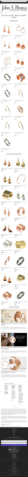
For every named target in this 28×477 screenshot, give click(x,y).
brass (17, 411)
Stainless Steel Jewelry (14, 457)
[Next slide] (15, 406)
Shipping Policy (14, 463)
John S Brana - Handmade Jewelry (12, 474)
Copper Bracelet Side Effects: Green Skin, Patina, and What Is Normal (13, 324)
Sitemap (14, 434)
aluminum (11, 411)
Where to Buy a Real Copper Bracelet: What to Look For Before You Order (13, 348)
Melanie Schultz (20, 386)
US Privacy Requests (14, 468)
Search (14, 433)
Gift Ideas (14, 461)
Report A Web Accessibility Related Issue (14, 451)
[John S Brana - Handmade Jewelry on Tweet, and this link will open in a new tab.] (9, 447)
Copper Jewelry (14, 456)
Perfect (13, 389)
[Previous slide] (13, 406)
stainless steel (21, 411)
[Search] (26, 1)
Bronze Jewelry (14, 455)
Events (14, 432)
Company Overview (14, 430)
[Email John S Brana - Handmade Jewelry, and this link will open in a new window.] (18, 447)
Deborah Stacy (6, 386)
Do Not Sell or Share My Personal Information (14, 470)
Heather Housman (13, 386)
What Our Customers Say (9, 383)
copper (14, 411)
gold (4, 411)
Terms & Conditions (14, 467)
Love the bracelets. (6, 391)
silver (6, 411)
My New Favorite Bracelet (20, 390)
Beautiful (6, 389)
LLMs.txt (14, 435)
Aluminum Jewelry (14, 453)
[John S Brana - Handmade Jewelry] (14, 8)
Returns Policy (14, 464)
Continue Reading (3, 331)
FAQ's (14, 460)
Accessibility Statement (14, 471)
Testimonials (14, 431)
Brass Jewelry (14, 454)
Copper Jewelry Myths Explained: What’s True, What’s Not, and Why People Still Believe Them (13, 372)
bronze (16, 411)
